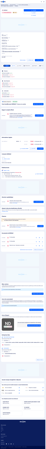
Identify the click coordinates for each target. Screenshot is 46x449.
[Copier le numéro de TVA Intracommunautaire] (8, 40)
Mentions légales (23, 60)
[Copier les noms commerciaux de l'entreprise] (20, 141)
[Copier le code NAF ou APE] (19, 46)
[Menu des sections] (2, 66)
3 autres (42, 342)
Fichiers (2, 428)
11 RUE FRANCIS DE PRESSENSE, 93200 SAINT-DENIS (10, 51)
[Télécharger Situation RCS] (43, 144)
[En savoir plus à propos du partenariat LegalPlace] (19, 387)
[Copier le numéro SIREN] (7, 35)
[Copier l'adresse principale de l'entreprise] (20, 51)
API (1, 431)
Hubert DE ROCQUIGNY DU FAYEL (10, 353)
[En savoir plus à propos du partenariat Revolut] (19, 390)
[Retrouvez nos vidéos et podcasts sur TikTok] (13, 444)
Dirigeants (35, 65)
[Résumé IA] (36, 238)
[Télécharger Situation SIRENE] (43, 141)
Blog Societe (2, 442)
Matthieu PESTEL (37, 342)
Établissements (27, 65)
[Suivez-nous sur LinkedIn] (6, 444)
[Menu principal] (44, 1)
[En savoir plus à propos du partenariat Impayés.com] (43, 387)
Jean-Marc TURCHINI (14, 342)
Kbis (14, 65)
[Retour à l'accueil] (23, 422)
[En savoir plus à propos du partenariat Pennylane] (43, 390)
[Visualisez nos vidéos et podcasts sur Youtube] (11, 444)
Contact (20, 65)
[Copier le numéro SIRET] (9, 38)
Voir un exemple (20, 117)
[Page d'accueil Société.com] (3, 2)
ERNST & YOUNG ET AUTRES (28, 342)
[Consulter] (39, 238)
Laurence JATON (8, 342)
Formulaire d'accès (5, 211)
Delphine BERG (21, 342)
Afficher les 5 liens (40, 359)
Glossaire (2, 437)
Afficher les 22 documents (38, 249)
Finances (42, 65)
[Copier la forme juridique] (17, 48)
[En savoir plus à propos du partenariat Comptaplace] (19, 393)
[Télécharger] (42, 238)
